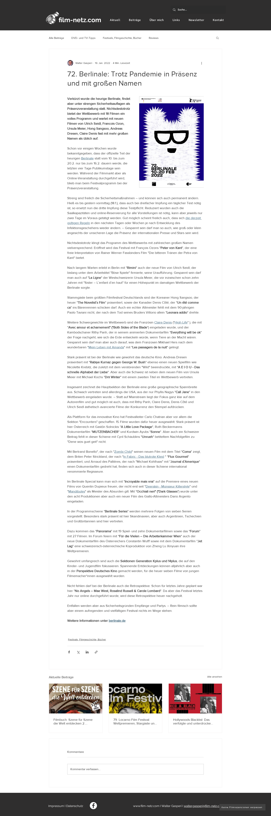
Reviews (154, 37)
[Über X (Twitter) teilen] (78, 652)
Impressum (56, 806)
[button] (217, 37)
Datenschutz (74, 806)
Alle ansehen (214, 676)
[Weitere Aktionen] (201, 63)
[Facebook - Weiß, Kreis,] (93, 805)
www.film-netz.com (146, 806)
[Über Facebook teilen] (69, 652)
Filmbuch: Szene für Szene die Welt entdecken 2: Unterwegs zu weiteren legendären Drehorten (73, 721)
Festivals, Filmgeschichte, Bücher (122, 37)
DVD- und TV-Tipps (83, 37)
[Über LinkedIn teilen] (87, 652)
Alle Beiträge (56, 37)
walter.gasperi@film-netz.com (204, 806)
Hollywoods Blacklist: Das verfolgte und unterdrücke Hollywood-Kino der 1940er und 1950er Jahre (192, 721)
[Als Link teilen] (96, 652)
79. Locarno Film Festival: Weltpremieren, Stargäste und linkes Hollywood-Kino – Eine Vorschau (134, 721)
